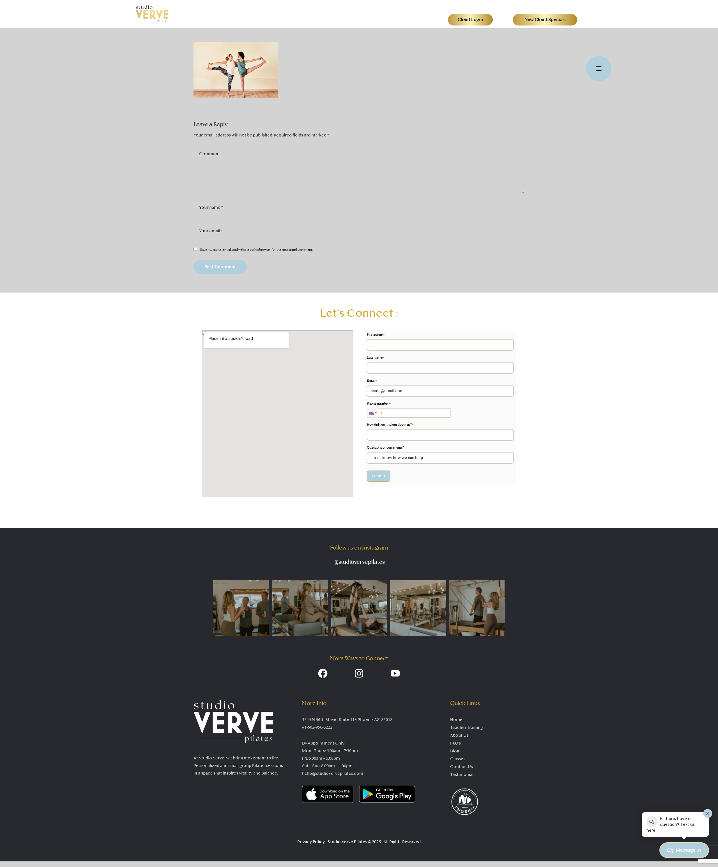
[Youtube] (395, 673)
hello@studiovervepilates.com (332, 773)
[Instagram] (359, 673)
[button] (470, 19)
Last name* (375, 357)
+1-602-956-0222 (317, 727)
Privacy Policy (311, 842)
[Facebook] (323, 673)
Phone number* (379, 403)
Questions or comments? (385, 447)
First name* (376, 334)
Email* (372, 380)
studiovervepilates (359, 562)
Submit (378, 476)
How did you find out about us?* (390, 424)
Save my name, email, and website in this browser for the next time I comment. (256, 249)
